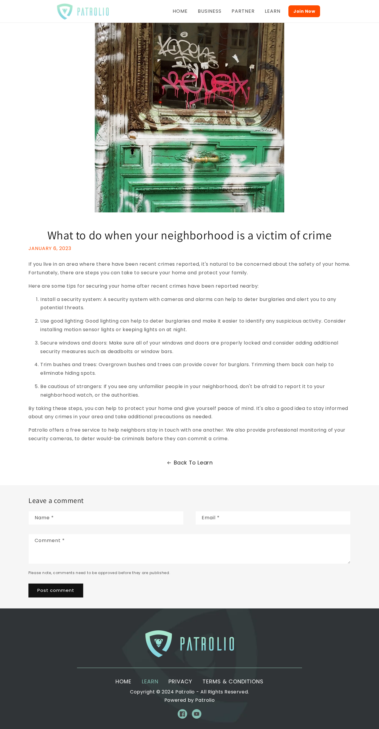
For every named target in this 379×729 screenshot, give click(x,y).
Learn (150, 681)
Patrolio (185, 691)
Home (123, 681)
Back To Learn (193, 462)
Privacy (180, 681)
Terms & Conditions (233, 681)
